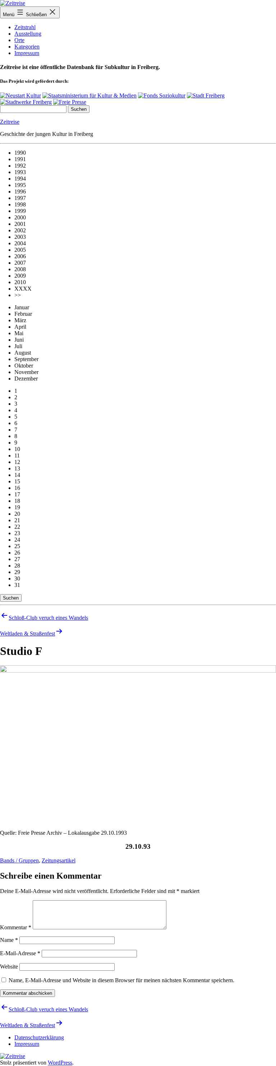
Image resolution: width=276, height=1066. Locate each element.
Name (9, 940)
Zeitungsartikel (58, 860)
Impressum (26, 53)
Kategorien (27, 47)
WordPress (60, 1063)
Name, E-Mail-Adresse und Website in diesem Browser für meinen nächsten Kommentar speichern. (121, 980)
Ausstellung (27, 34)
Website (9, 967)
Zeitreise (9, 122)
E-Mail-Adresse (20, 953)
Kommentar (15, 927)
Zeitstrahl (25, 27)
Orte (19, 40)
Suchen (11, 598)
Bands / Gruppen (19, 860)
